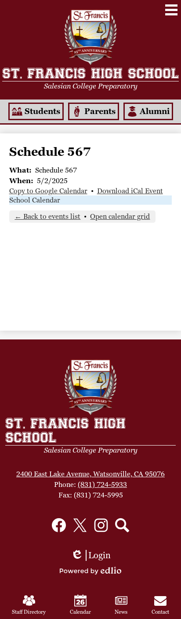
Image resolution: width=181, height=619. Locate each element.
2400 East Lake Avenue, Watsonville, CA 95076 (90, 474)
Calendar (80, 611)
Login (91, 555)
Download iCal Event (130, 190)
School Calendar (34, 200)
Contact (160, 611)
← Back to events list (47, 216)
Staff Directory (29, 611)
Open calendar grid (120, 216)
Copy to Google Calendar (48, 190)
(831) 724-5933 (102, 484)
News (121, 611)
